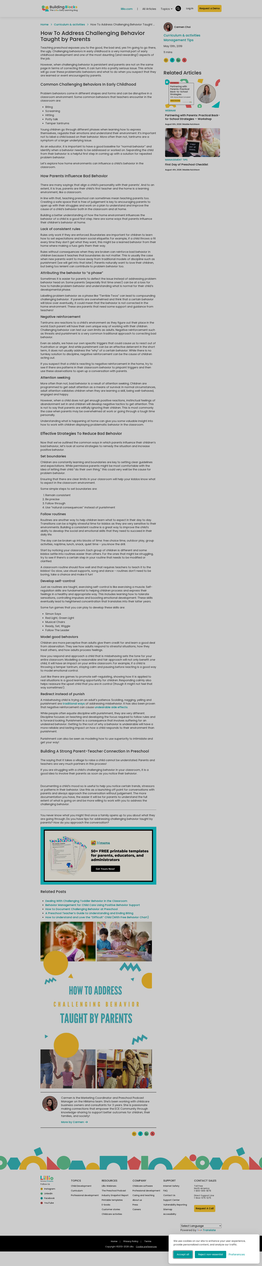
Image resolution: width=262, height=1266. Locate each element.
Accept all (183, 1254)
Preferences (237, 1254)
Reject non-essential (210, 1254)
